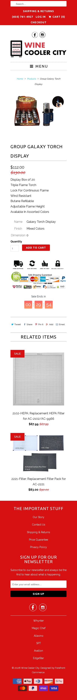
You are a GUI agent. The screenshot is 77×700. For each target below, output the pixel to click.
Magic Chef (38, 628)
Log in (41, 16)
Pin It (40, 324)
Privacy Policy (38, 547)
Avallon (38, 650)
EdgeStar (38, 658)
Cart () (58, 16)
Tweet (17, 324)
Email (62, 324)
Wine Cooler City (30, 667)
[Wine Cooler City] (38, 49)
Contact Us (38, 524)
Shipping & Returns (38, 11)
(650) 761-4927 (22, 16)
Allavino (38, 635)
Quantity (16, 241)
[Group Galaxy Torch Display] (38, 111)
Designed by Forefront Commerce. (48, 670)
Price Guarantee (38, 539)
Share (29, 324)
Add (51, 324)
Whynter (38, 620)
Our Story (38, 517)
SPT (38, 643)
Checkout (39, 22)
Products (31, 78)
